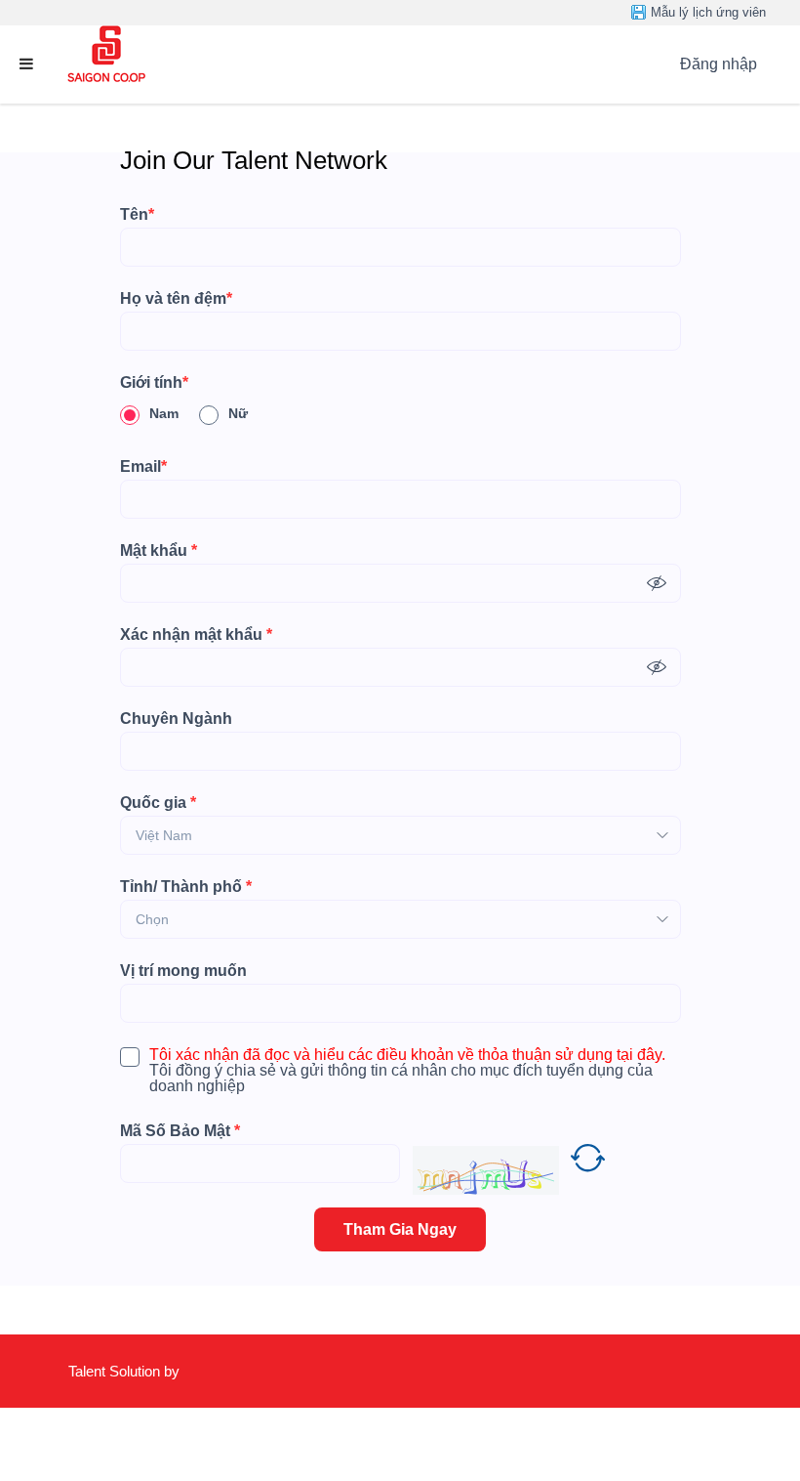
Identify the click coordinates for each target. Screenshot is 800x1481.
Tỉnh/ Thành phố (186, 887)
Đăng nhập (718, 64)
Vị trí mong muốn (183, 971)
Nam (164, 413)
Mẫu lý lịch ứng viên (708, 12)
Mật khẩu (158, 551)
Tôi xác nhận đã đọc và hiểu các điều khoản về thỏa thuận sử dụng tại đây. (407, 1055)
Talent (88, 1371)
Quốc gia (158, 803)
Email (143, 467)
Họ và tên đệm (176, 299)
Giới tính (154, 383)
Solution (136, 1371)
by (173, 1371)
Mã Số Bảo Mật (180, 1131)
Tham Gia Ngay (400, 1229)
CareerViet (126, 1444)
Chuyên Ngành (176, 719)
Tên (137, 215)
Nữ (238, 413)
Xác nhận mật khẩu (196, 635)
